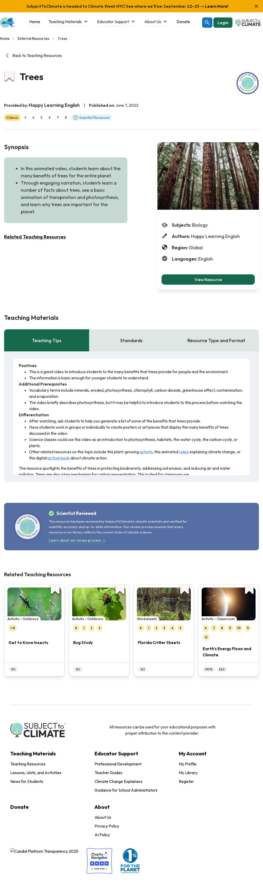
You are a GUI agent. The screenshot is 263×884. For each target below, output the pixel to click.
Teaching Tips (46, 340)
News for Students (26, 781)
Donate (19, 807)
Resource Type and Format (216, 340)
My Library (188, 772)
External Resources (33, 38)
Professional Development (118, 763)
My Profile (187, 763)
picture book (59, 457)
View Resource (208, 279)
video (184, 451)
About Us (103, 817)
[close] (256, 6)
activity (146, 451)
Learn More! (216, 6)
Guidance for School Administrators (126, 790)
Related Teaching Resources (35, 237)
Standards (131, 340)
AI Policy (102, 834)
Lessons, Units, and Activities (35, 772)
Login (223, 22)
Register (186, 781)
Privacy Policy (107, 826)
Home (5, 38)
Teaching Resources (27, 763)
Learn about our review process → (77, 540)
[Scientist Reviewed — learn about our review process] (247, 83)
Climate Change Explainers (118, 781)
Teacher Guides (108, 772)
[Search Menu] (207, 22)
